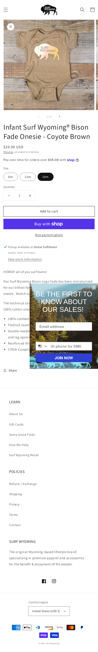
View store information (25, 259)
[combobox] (42, 346)
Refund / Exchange (22, 484)
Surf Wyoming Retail (24, 455)
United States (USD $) (46, 611)
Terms (13, 515)
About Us (16, 414)
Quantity (9, 187)
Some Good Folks (22, 435)
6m (10, 177)
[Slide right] (59, 116)
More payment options (49, 234)
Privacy (14, 504)
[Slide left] (39, 116)
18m (45, 177)
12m (28, 177)
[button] (6, 10)
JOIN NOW (64, 357)
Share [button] (13, 370)
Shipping (8, 151)
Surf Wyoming (52, 643)
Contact (15, 525)
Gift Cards (16, 424)
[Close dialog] (94, 287)
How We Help (19, 445)
